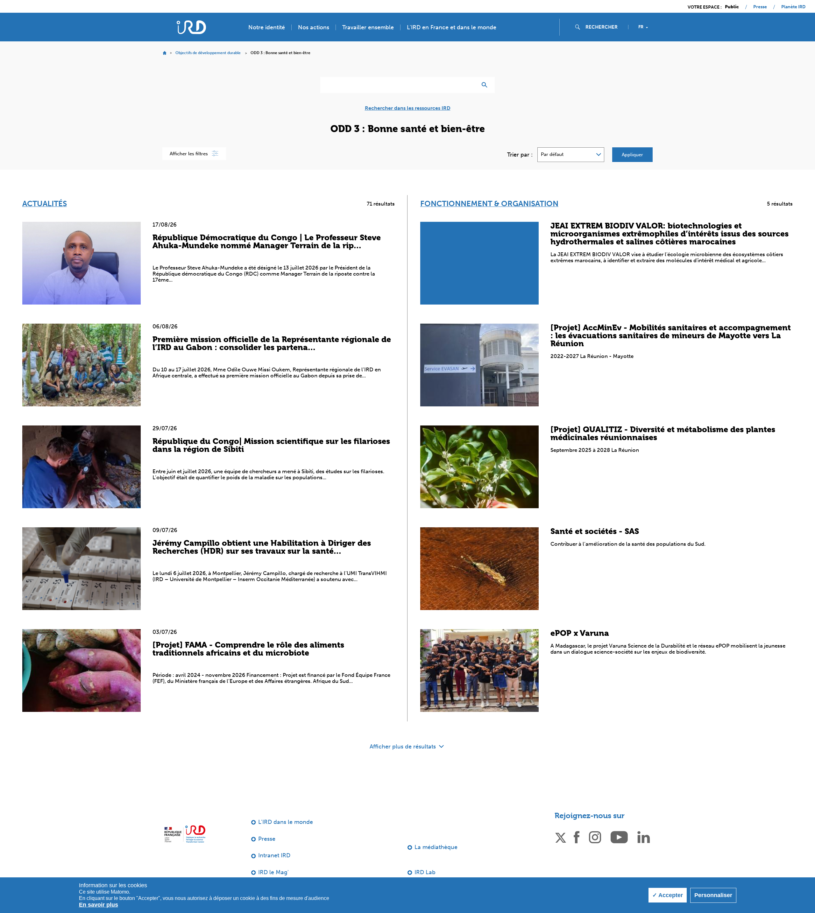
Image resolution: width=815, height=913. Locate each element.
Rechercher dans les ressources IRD (407, 108)
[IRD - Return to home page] (191, 27)
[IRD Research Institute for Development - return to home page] (184, 833)
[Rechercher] (486, 85)
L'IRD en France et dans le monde (451, 27)
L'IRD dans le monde (285, 822)
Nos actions (313, 27)
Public (732, 7)
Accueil (164, 53)
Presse (760, 7)
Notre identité (266, 27)
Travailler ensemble (368, 27)
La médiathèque (436, 847)
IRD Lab (425, 872)
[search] (604, 27)
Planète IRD (793, 7)
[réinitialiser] (470, 85)
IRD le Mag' (273, 872)
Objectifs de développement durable (208, 53)
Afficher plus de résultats (403, 746)
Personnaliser (713, 895)
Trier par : (520, 155)
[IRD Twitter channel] (561, 836)
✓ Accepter (667, 895)
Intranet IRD (274, 855)
